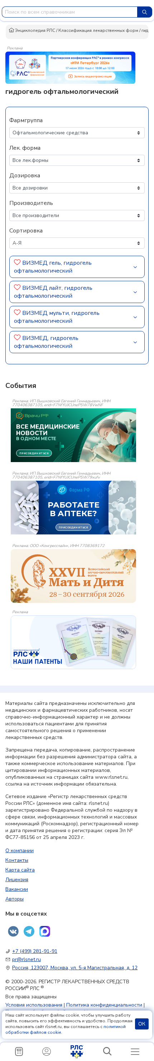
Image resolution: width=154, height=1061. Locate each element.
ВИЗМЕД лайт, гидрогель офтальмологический (53, 292)
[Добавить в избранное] (17, 263)
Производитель (31, 203)
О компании (19, 850)
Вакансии (16, 889)
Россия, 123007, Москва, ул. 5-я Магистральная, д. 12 (75, 967)
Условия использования (33, 1005)
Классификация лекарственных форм (98, 30)
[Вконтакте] (13, 931)
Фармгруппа (26, 120)
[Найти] (144, 12)
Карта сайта (20, 869)
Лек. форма (24, 148)
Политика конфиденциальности (104, 1005)
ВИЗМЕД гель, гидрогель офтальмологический (53, 267)
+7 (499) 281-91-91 (34, 951)
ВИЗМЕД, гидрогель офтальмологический (46, 342)
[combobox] (70, 12)
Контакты (16, 860)
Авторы (14, 899)
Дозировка (24, 175)
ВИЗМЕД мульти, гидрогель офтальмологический (57, 317)
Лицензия (16, 879)
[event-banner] (73, 576)
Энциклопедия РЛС (34, 30)
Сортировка (26, 231)
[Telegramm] (29, 931)
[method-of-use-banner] (70, 67)
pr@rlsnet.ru (26, 959)
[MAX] (45, 931)
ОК (141, 1024)
